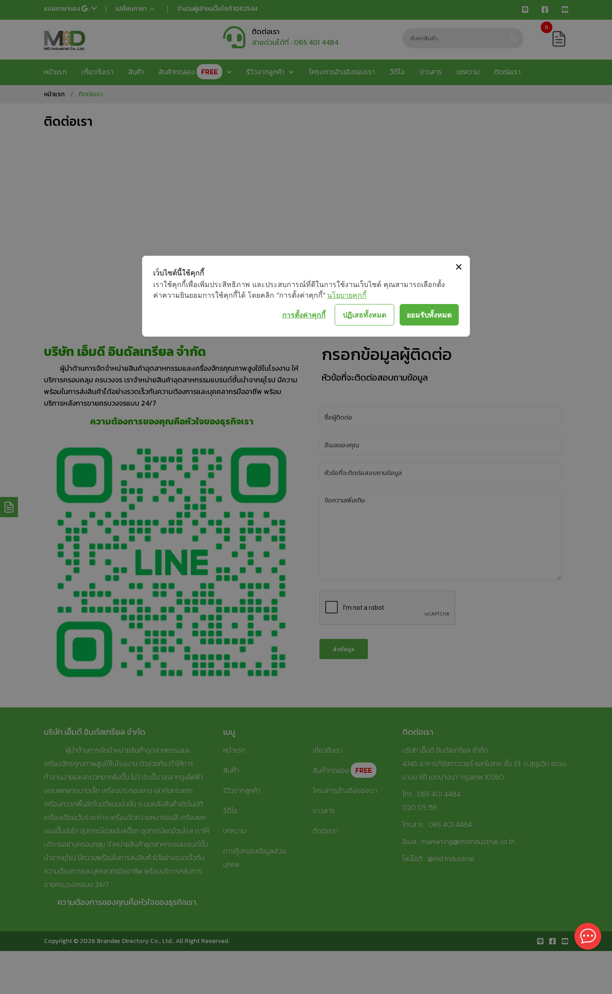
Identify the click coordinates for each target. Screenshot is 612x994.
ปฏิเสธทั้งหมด (364, 314)
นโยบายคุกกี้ (346, 295)
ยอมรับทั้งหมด (429, 314)
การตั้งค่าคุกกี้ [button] (304, 314)
